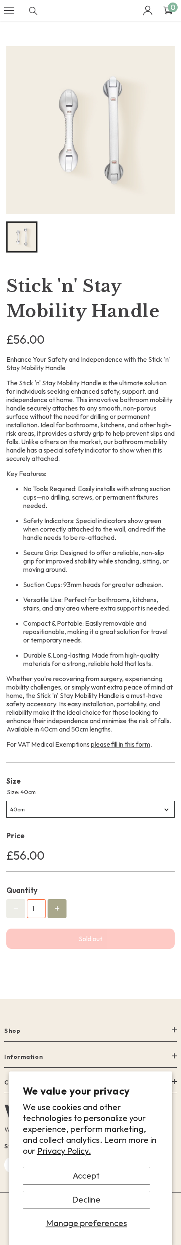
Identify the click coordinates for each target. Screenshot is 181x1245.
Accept (86, 1175)
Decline (86, 1199)
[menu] (9, 10)
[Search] (33, 11)
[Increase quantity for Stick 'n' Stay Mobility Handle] (57, 908)
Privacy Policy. (64, 1150)
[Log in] (147, 10)
